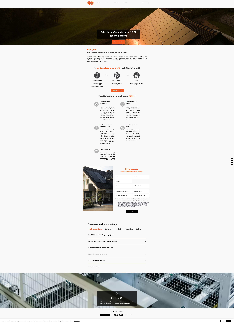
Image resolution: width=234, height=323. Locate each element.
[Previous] (5, 26)
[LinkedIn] (232, 162)
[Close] (232, 321)
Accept (228, 321)
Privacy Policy (77, 321)
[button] (98, 3)
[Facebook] (232, 160)
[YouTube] (232, 164)
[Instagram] (232, 158)
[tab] (96, 229)
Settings (223, 321)
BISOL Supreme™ (104, 140)
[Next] (228, 26)
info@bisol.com (122, 311)
